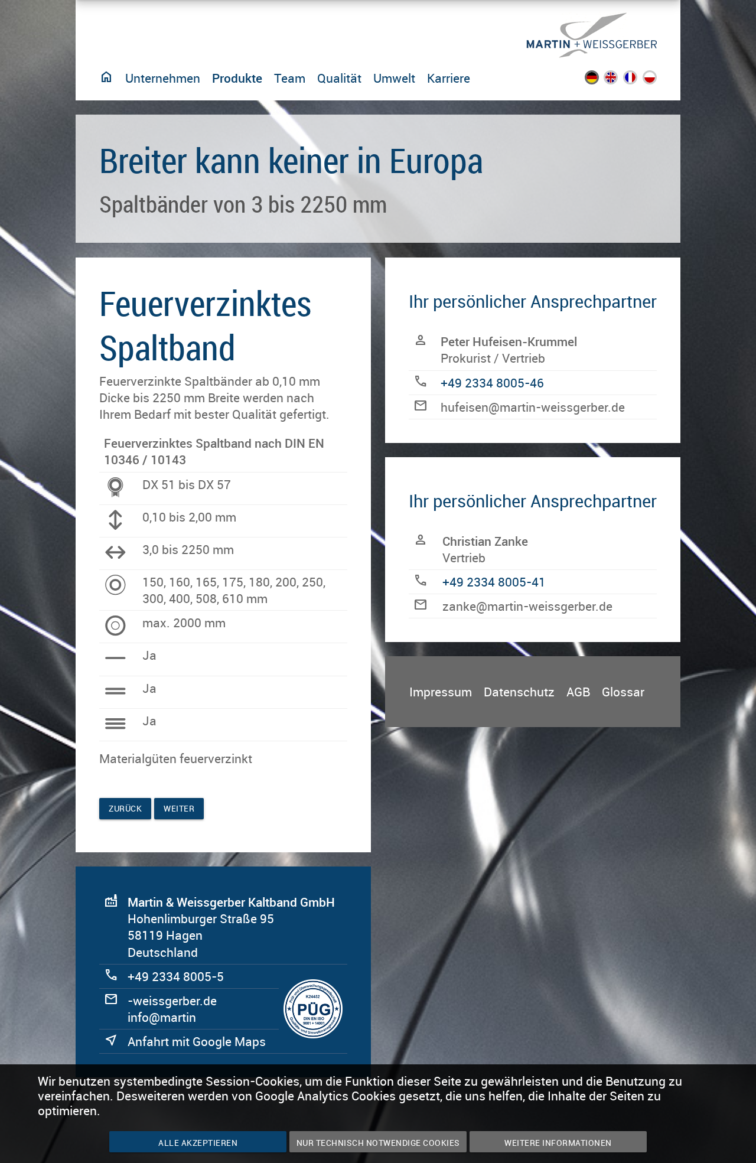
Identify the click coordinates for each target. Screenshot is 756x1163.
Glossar (623, 691)
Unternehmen (162, 78)
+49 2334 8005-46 (492, 382)
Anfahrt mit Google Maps (197, 1041)
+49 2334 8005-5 (176, 976)
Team (289, 78)
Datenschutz (519, 691)
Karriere (448, 78)
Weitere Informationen (558, 1142)
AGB (578, 691)
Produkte (237, 78)
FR (637, 80)
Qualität (339, 78)
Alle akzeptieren (197, 1142)
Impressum (440, 691)
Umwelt (394, 78)
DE (599, 80)
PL (657, 80)
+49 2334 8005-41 (494, 582)
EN (619, 80)
